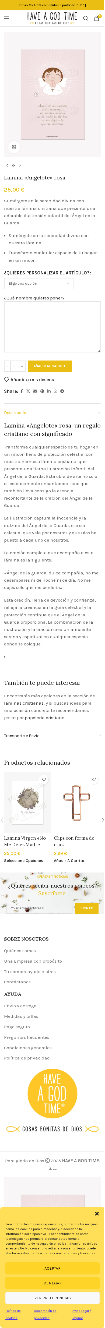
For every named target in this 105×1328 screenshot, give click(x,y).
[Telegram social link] (62, 391)
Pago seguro (17, 1026)
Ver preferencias (52, 1297)
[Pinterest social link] (42, 391)
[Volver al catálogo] (13, 166)
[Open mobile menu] (6, 18)
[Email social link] (35, 391)
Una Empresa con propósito (33, 961)
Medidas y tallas (21, 1016)
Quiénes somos (20, 950)
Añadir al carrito (50, 366)
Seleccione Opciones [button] (23, 860)
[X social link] (28, 391)
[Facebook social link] (21, 391)
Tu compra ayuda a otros (30, 971)
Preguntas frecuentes (26, 1037)
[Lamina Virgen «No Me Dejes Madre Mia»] (27, 802)
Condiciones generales (28, 1047)
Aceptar (52, 1268)
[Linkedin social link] (49, 391)
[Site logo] (52, 17)
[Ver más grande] (14, 147)
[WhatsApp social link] (55, 391)
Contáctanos (17, 981)
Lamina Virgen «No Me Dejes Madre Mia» (25, 844)
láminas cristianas (24, 703)
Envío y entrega (20, 1005)
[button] (97, 1213)
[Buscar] (85, 18)
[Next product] (20, 166)
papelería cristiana (45, 717)
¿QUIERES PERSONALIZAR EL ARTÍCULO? (46, 273)
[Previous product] (7, 166)
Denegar (53, 1283)
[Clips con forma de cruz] (77, 802)
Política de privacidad (27, 1058)
